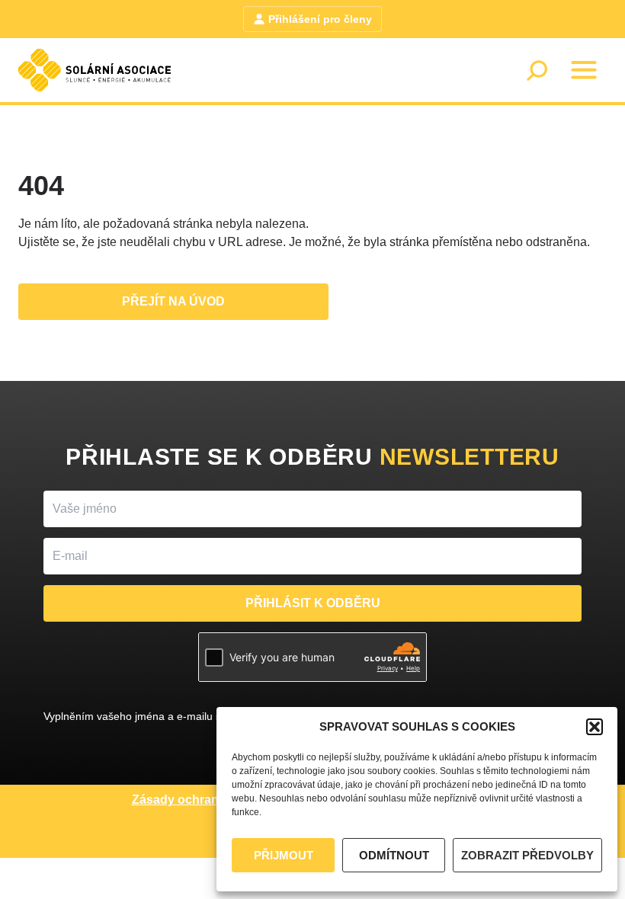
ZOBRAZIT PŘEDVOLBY (527, 855)
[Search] (536, 70)
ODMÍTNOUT (394, 855)
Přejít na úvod (173, 301)
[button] (594, 726)
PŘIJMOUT (283, 855)
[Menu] (584, 70)
